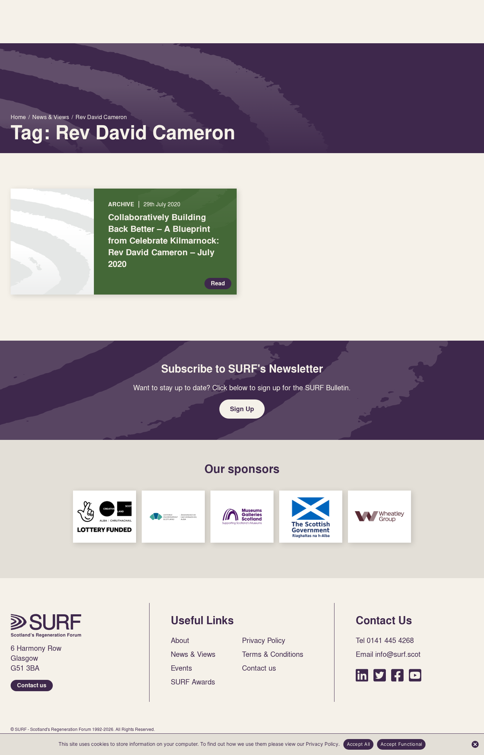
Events (181, 668)
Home (46, 626)
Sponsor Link (104, 517)
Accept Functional (401, 744)
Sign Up (242, 408)
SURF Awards (193, 681)
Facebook (397, 675)
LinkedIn (362, 675)
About (180, 640)
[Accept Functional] (475, 744)
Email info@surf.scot (388, 654)
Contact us (31, 685)
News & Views (193, 654)
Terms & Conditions (272, 654)
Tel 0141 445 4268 (385, 640)
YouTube (415, 675)
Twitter (379, 675)
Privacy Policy (263, 640)
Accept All (358, 744)
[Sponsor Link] (104, 517)
